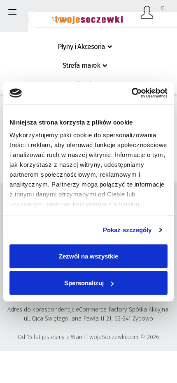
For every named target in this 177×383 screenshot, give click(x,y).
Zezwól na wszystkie (88, 255)
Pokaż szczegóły (127, 229)
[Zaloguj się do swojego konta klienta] (147, 12)
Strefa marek (81, 65)
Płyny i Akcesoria (81, 46)
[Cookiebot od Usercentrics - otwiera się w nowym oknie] (131, 93)
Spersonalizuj (84, 282)
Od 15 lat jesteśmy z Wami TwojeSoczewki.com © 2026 (88, 337)
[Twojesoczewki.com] (89, 15)
